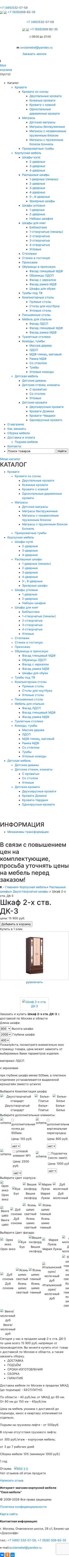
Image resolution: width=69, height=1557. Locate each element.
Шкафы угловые (33, 205)
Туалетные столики (36, 337)
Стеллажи (29, 253)
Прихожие (29, 262)
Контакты (14, 446)
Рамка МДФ (38, 358)
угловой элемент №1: (22, 1153)
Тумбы (34, 367)
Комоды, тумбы (33, 341)
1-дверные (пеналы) (43, 179)
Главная (11, 887)
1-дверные (37, 210)
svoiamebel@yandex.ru (36, 47)
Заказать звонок (34, 54)
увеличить (35, 982)
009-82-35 (52, 1540)
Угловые (35, 249)
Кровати (21, 87)
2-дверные (37, 161)
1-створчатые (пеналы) (46, 231)
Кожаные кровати (42, 100)
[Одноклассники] (7, 1555)
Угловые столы (40, 310)
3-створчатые (39, 240)
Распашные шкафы (35, 175)
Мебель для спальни (37, 319)
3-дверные (37, 166)
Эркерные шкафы (42, 201)
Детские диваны (34, 380)
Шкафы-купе (31, 157)
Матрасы (28, 118)
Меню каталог (10, 459)
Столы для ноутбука (44, 306)
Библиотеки (38, 227)
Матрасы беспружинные (47, 126)
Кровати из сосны (35, 91)
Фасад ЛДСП (38, 323)
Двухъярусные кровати (46, 407)
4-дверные (37, 170)
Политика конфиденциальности (23, 1506)
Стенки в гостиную (36, 258)
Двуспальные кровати (45, 96)
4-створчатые (39, 245)
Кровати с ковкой (42, 105)
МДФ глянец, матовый (45, 354)
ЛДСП (33, 350)
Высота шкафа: (22, 1028)
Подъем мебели (26, 442)
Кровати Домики (41, 411)
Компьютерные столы (38, 297)
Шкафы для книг (34, 223)
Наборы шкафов (41, 218)
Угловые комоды (41, 372)
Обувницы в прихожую (39, 266)
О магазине (15, 424)
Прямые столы (40, 302)
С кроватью (38, 389)
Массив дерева (40, 345)
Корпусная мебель (28, 153)
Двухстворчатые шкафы (30, 891)
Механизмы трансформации (28, 832)
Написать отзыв (11, 1480)
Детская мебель (26, 376)
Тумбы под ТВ (32, 293)
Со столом (37, 393)
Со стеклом (38, 363)
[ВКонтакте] (2, 1555)
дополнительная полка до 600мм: (23, 1128)
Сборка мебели (18, 433)
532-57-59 (21, 1540)
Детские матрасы (42, 122)
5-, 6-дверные (39, 196)
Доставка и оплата (21, 437)
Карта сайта (9, 1514)
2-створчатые (39, 236)
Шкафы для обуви (42, 288)
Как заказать (16, 428)
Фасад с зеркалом (42, 280)
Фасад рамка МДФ (43, 284)
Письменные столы (36, 315)
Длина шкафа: (10, 1023)
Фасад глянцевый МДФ (46, 271)
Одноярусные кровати (45, 420)
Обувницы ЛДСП (41, 275)
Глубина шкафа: (23, 1034)
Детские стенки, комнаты (41, 385)
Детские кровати (34, 402)
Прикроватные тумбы (38, 148)
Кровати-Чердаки (42, 415)
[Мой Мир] (12, 1555)
